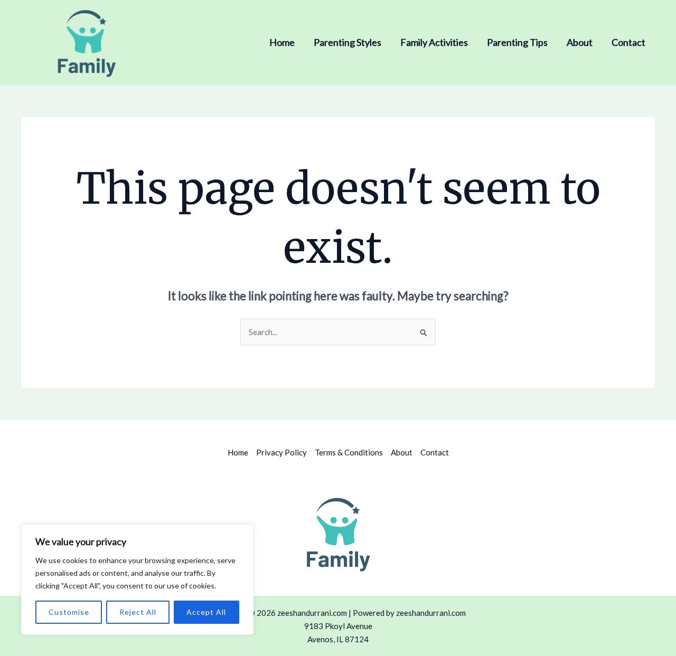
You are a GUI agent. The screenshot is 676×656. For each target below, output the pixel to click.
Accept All (206, 611)
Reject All (137, 611)
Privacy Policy (281, 452)
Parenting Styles (347, 42)
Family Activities (434, 42)
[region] (137, 579)
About (580, 42)
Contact (628, 42)
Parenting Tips (517, 42)
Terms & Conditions (349, 452)
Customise (69, 611)
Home (282, 42)
